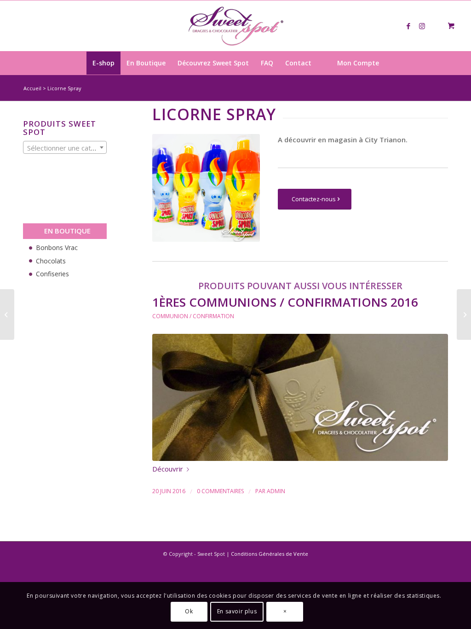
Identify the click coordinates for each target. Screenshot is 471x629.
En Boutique (67, 230)
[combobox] (65, 147)
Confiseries (52, 273)
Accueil (32, 88)
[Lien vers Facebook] (408, 26)
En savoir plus (237, 611)
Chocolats (51, 260)
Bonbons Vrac (57, 247)
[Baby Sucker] (7, 314)
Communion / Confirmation (193, 316)
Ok (189, 611)
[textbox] (64, 147)
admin (276, 491)
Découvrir (167, 468)
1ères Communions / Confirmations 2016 (285, 302)
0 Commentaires (220, 491)
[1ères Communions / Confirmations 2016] (300, 397)
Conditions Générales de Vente (269, 553)
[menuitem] (103, 63)
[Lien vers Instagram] (422, 26)
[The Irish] (464, 314)
